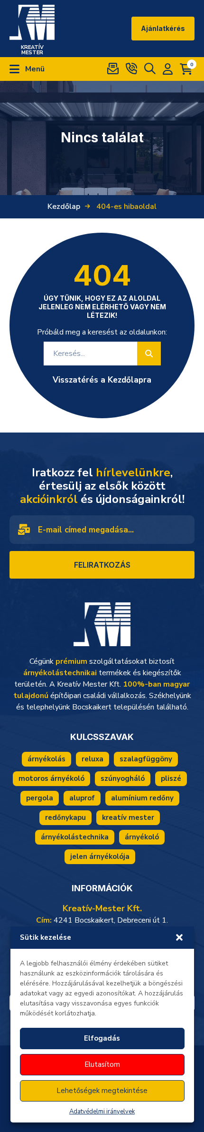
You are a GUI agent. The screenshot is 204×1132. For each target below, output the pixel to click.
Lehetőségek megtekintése (102, 1090)
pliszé (171, 778)
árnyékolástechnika (75, 837)
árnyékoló (142, 837)
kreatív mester (128, 817)
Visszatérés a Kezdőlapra (102, 380)
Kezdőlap (63, 206)
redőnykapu (65, 817)
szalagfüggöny (146, 759)
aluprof (82, 798)
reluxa (92, 759)
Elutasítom (102, 1064)
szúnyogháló (123, 778)
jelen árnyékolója (100, 856)
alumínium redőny (142, 798)
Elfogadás (102, 1038)
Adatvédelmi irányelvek (102, 1111)
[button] (179, 937)
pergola (39, 798)
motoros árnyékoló (51, 778)
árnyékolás (46, 759)
